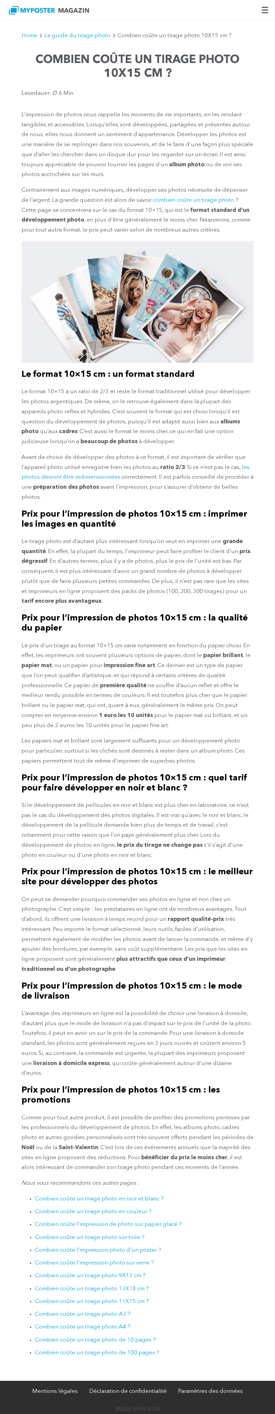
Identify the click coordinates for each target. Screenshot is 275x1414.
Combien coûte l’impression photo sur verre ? (94, 1263)
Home (29, 36)
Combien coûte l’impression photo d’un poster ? (98, 1250)
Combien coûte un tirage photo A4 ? (82, 1327)
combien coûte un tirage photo (193, 200)
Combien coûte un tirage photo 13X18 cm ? (92, 1289)
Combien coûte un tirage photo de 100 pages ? (97, 1353)
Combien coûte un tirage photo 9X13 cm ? (90, 1276)
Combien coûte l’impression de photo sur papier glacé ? (108, 1224)
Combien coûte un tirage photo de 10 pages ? (95, 1340)
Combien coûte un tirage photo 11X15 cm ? (92, 1301)
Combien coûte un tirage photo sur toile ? (90, 1237)
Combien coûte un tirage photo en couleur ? (93, 1212)
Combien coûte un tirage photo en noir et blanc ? (99, 1199)
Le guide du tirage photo (77, 36)
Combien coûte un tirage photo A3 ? (82, 1314)
